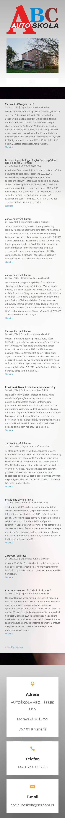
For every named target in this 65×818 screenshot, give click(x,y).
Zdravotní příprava (15, 555)
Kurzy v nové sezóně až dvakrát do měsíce (29, 590)
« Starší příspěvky (14, 647)
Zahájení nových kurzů (18, 219)
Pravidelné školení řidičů (19, 499)
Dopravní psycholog (31, 165)
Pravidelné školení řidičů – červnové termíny (30, 387)
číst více (9, 147)
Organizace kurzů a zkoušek (35, 107)
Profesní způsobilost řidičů (34, 390)
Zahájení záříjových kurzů (19, 104)
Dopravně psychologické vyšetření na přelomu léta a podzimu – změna (31, 161)
